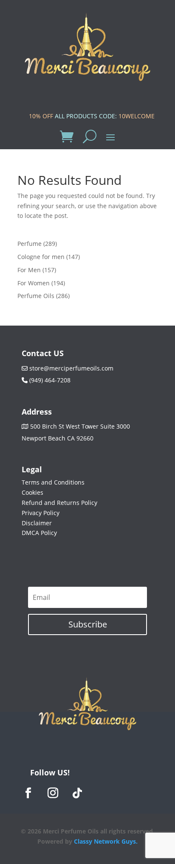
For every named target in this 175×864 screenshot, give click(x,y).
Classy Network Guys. (106, 841)
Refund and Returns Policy (59, 503)
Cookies (32, 492)
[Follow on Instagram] (52, 793)
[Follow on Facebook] (28, 793)
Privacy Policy (40, 513)
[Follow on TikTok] (77, 793)
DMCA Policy (39, 533)
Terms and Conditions (53, 482)
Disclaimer (37, 523)
